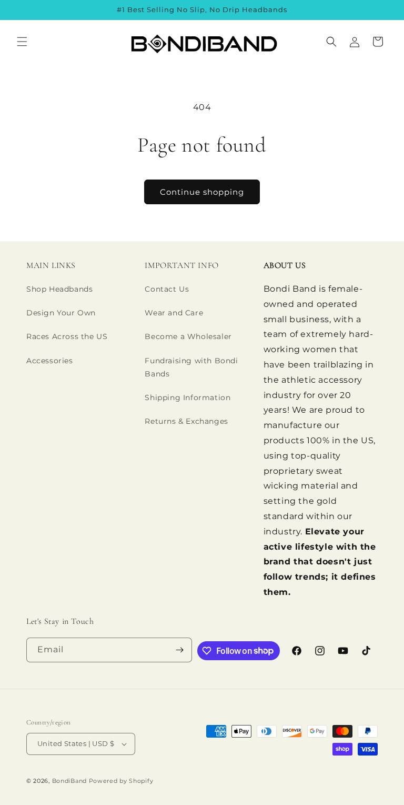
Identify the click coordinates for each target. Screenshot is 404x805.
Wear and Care (174, 312)
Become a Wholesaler (188, 336)
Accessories (49, 360)
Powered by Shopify (121, 780)
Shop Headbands (59, 289)
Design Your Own (61, 312)
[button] (22, 41)
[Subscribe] (179, 650)
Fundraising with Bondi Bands (191, 367)
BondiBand (69, 780)
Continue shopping (202, 192)
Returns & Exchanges (186, 421)
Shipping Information (187, 397)
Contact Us (167, 289)
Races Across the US (66, 336)
